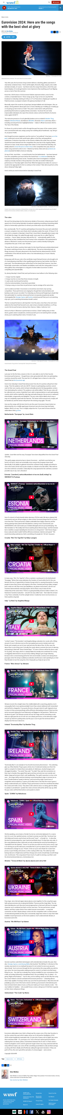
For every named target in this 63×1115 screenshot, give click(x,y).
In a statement (42, 156)
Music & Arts (5, 17)
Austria (30, 297)
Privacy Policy (39, 1100)
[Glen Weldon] (5, 1074)
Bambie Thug (49, 118)
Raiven (43, 120)
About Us (25, 1104)
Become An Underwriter (39, 1097)
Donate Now (39, 1093)
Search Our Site (52, 1093)
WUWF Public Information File (27, 1093)
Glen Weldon (9, 31)
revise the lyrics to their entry (23, 146)
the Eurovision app (19, 380)
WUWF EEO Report (27, 1101)
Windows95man (15, 120)
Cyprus (23, 297)
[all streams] (60, 8)
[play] (4, 8)
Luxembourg (22, 964)
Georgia (18, 297)
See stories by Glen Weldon (19, 1080)
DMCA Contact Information (52, 1104)
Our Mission (51, 1096)
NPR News (19, 1059)
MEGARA (31, 120)
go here (18, 410)
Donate (56, 2)
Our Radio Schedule (53, 1100)
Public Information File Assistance (28, 1097)
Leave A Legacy (39, 1104)
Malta (27, 964)
